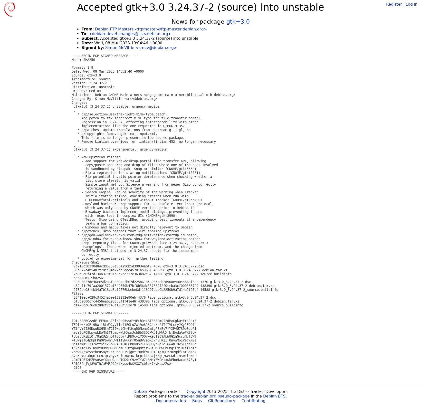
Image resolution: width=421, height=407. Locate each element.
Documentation (171, 400)
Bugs (197, 400)
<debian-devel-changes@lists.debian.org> (130, 33)
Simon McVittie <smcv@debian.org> (141, 47)
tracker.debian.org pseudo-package (215, 396)
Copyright (196, 391)
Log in (411, 4)
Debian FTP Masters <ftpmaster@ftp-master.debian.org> (151, 29)
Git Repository (221, 400)
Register (394, 4)
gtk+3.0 (238, 21)
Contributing (253, 400)
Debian (140, 391)
